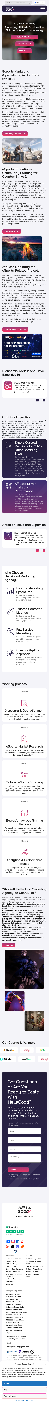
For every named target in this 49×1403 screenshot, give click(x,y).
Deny (5, 1390)
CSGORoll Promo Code (34, 1266)
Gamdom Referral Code (15, 1315)
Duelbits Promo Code (14, 1310)
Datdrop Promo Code (14, 1325)
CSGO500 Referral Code (15, 1320)
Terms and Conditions (14, 1259)
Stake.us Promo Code (34, 1269)
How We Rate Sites (13, 1272)
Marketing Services (13, 134)
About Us (9, 1284)
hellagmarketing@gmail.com (18, 1346)
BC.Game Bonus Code (14, 1322)
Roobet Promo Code (33, 1272)
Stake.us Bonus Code (14, 1328)
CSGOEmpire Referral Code (16, 1312)
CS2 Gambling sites (13, 329)
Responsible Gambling (14, 1269)
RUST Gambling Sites (25, 532)
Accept (6, 1383)
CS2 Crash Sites (32, 1264)
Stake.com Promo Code (15, 1307)
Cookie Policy (19, 1400)
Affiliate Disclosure (13, 1279)
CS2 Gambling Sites (24, 382)
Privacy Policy (29, 1400)
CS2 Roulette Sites (33, 1261)
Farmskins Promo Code (14, 1317)
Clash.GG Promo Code (14, 1330)
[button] (45, 1364)
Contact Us (10, 1281)
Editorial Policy (11, 1264)
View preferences (10, 1396)
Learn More (9, 231)
